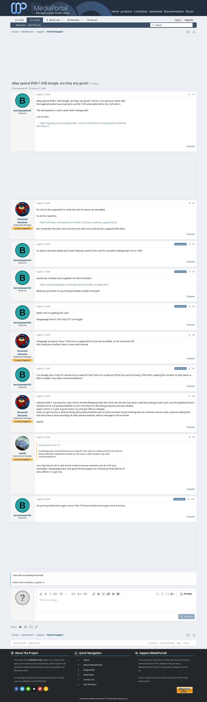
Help (179, 643)
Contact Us (88, 679)
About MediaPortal (92, 665)
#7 (193, 368)
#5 (193, 306)
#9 (193, 437)
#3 (193, 244)
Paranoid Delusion (22, 221)
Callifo (22, 453)
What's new (54, 20)
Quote (192, 146)
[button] (62, 19)
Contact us (153, 643)
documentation (174, 11)
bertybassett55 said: (48, 445)
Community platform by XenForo (104, 698)
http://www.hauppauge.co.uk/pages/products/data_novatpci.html (74, 284)
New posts (20, 25)
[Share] (189, 94)
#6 (193, 335)
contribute (141, 11)
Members (75, 20)
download (155, 11)
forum (190, 11)
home (115, 11)
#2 (193, 203)
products (126, 11)
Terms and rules (167, 643)
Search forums (34, 25)
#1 (193, 94)
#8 (193, 396)
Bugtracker (89, 670)
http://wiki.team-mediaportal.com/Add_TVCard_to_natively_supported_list (78, 222)
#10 (193, 499)
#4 (193, 271)
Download (88, 674)
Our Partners (89, 684)
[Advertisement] (103, 58)
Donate (93, 20)
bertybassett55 (21, 88)
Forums (36, 20)
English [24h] (34, 643)
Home (21, 20)
